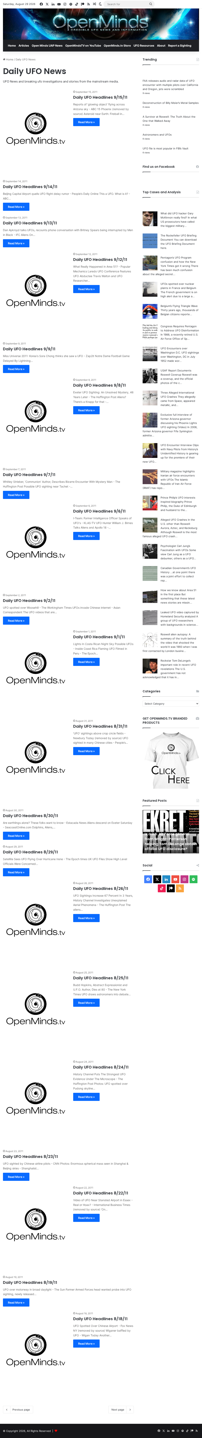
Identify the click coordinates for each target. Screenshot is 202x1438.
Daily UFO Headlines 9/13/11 (30, 223)
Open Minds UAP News (47, 45)
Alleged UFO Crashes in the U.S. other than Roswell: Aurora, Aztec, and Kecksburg (179, 524)
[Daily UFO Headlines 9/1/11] (35, 671)
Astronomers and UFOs (157, 134)
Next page (117, 1409)
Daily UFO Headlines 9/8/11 (99, 385)
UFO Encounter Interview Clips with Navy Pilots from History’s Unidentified (180, 449)
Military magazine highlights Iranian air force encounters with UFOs (178, 475)
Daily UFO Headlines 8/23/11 (30, 1156)
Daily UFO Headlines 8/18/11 (100, 1319)
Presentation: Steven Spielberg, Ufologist (163, 846)
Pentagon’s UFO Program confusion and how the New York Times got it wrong (178, 261)
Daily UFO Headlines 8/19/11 (30, 1282)
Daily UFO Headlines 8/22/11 (100, 1193)
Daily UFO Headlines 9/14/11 (30, 186)
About (161, 45)
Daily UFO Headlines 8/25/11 (100, 978)
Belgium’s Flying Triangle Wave (179, 305)
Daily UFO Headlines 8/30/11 (30, 815)
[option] (171, 831)
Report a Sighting (179, 45)
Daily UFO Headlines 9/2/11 (29, 600)
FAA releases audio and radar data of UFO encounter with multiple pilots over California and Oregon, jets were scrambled (170, 85)
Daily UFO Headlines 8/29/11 (30, 852)
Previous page (21, 1409)
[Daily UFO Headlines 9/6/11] (35, 546)
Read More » (86, 122)
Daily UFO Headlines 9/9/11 (29, 349)
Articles (24, 45)
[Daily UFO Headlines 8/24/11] (35, 1102)
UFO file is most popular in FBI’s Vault (165, 148)
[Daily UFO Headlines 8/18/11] (35, 1353)
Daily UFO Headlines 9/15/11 (100, 97)
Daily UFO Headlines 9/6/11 (99, 511)
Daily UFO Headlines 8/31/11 (100, 726)
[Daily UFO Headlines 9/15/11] (35, 132)
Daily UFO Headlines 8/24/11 (101, 1067)
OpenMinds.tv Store (117, 45)
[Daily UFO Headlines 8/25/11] (35, 1012)
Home (12, 45)
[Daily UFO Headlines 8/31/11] (35, 761)
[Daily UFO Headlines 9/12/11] (35, 294)
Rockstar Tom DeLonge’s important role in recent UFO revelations (178, 664)
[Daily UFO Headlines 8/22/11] (35, 1228)
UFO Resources (144, 45)
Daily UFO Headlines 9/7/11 (29, 474)
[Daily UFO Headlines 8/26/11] (35, 923)
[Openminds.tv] (101, 24)
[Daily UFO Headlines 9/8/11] (35, 420)
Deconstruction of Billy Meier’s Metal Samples (171, 102)
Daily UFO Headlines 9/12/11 (100, 259)
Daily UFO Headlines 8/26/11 (100, 888)
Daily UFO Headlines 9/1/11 (99, 637)
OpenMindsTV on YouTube (83, 45)
